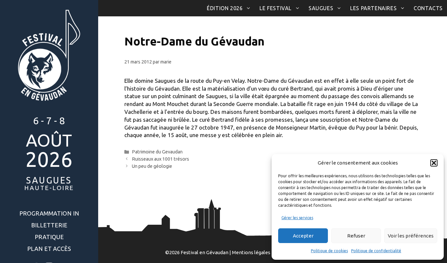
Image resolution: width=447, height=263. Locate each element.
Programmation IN (49, 213)
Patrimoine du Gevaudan (157, 151)
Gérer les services (297, 218)
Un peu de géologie (152, 166)
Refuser (356, 235)
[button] (434, 163)
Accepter (303, 235)
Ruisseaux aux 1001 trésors (160, 159)
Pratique (49, 237)
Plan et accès (49, 248)
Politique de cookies (329, 251)
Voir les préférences (411, 235)
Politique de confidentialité (376, 251)
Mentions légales (251, 252)
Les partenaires (373, 8)
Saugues (321, 8)
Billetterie (49, 225)
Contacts (428, 8)
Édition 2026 (224, 8)
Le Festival (275, 8)
